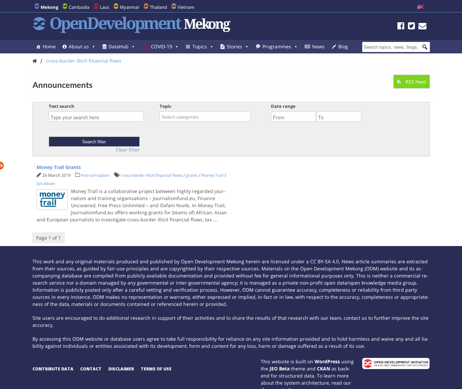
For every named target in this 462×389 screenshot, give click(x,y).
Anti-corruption (95, 175)
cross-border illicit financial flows (83, 60)
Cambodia (79, 7)
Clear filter (128, 150)
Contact (90, 369)
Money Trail (212, 175)
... (215, 219)
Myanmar (129, 7)
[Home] (34, 60)
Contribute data (52, 369)
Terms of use (156, 369)
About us (79, 46)
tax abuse (46, 183)
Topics (199, 46)
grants (192, 175)
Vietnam (186, 7)
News (318, 46)
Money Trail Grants (59, 167)
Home (49, 46)
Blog (343, 46)
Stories (234, 46)
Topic (165, 106)
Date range (283, 106)
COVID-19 (161, 46)
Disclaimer (121, 369)
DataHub (119, 46)
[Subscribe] (422, 27)
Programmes (276, 46)
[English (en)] (420, 7)
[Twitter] (411, 27)
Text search (61, 106)
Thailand (158, 7)
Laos (104, 7)
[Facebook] (401, 27)
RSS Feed (415, 81)
